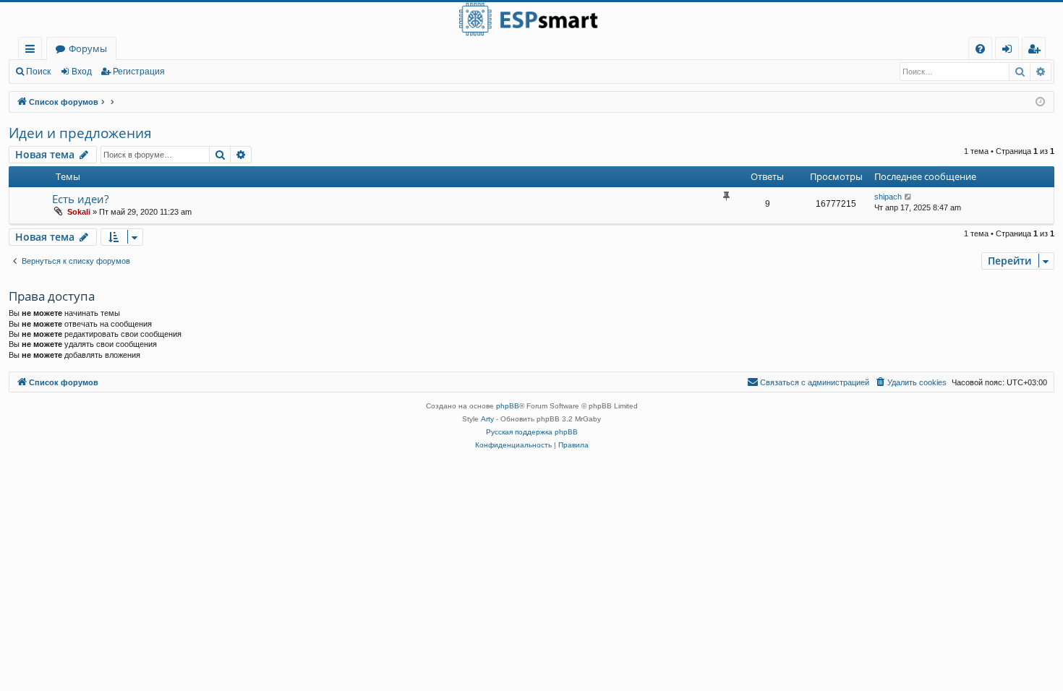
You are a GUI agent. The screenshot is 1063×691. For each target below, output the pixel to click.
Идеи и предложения (80, 133)
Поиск (38, 71)
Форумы (88, 48)
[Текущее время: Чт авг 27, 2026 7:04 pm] (1040, 102)
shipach (888, 196)
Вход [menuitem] (1010, 51)
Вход (82, 71)
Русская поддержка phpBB (532, 432)
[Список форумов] (531, 19)
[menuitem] (980, 49)
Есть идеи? (80, 199)
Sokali (78, 211)
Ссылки (33, 51)
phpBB (507, 406)
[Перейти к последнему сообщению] (908, 197)
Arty (487, 419)
